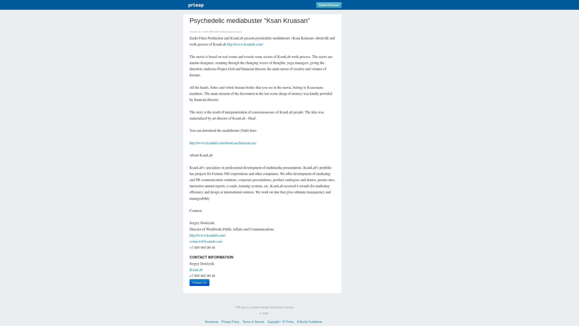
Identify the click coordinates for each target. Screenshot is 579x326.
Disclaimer (211, 321)
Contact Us (199, 282)
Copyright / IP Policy (280, 321)
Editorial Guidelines (309, 321)
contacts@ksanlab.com (206, 241)
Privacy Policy (230, 321)
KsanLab (196, 269)
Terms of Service (253, 321)
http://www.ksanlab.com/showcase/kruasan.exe (223, 142)
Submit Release (329, 5)
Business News (234, 32)
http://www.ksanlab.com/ (245, 44)
